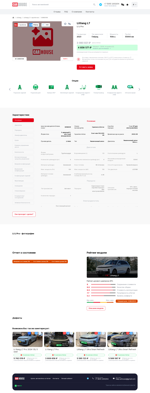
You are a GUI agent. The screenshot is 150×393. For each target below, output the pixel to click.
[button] (10, 90)
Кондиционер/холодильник (19, 196)
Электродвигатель (21, 135)
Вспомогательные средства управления (22, 158)
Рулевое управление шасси (22, 146)
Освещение (19, 186)
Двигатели (18, 125)
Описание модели (96, 308)
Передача (18, 130)
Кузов (17, 140)
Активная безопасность (22, 203)
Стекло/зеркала (20, 191)
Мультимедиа (19, 181)
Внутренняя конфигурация (19, 170)
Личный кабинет (66, 378)
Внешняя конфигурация (22, 164)
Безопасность (19, 152)
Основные (18, 120)
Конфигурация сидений (22, 176)
